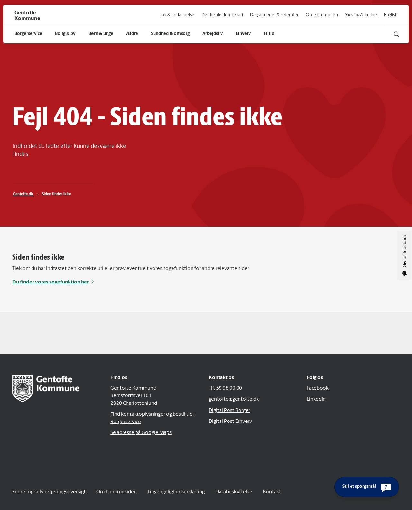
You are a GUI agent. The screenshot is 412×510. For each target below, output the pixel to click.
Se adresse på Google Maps (141, 432)
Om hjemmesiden (116, 492)
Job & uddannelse (177, 15)
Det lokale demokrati (222, 15)
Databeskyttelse (233, 492)
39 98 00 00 (229, 388)
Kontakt (272, 492)
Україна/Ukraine (361, 15)
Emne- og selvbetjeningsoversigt (49, 492)
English (391, 15)
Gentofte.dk (23, 194)
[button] (396, 33)
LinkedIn (316, 399)
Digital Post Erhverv (230, 421)
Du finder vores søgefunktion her (50, 282)
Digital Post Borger (229, 410)
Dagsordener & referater (274, 15)
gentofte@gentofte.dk (234, 399)
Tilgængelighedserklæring (176, 492)
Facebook (318, 388)
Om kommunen (322, 15)
